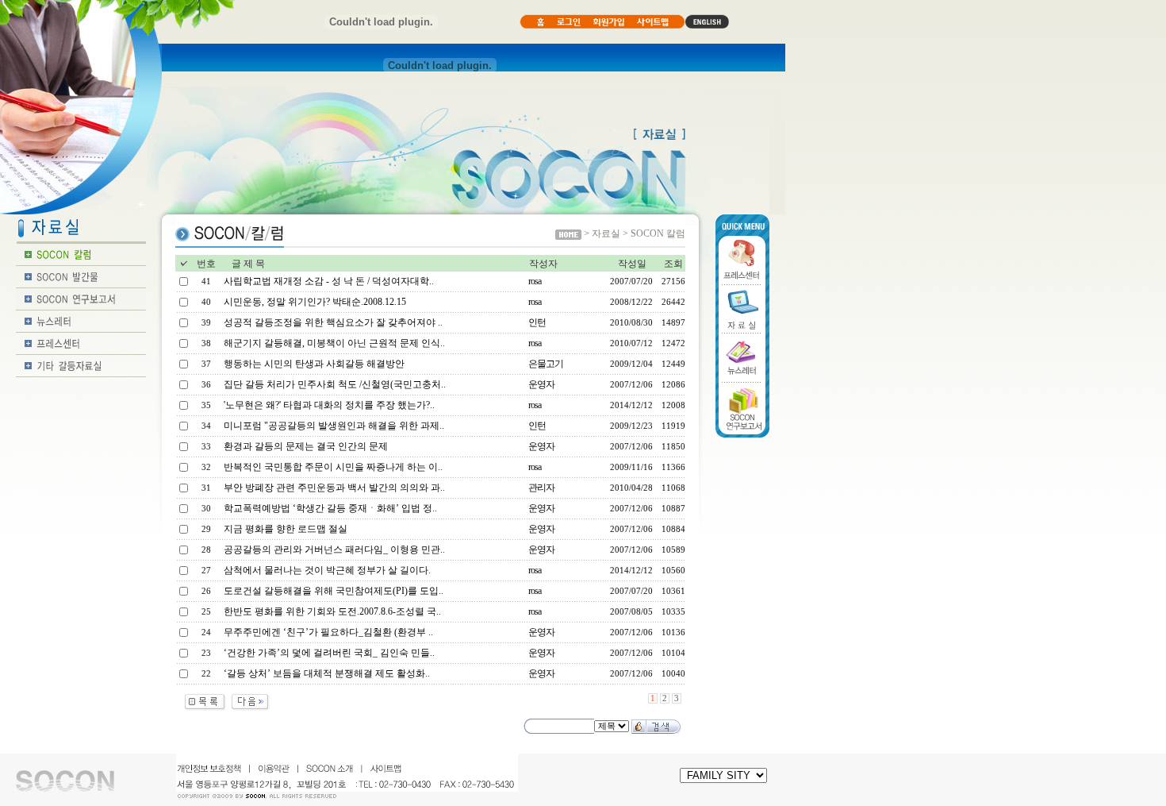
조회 (673, 263)
